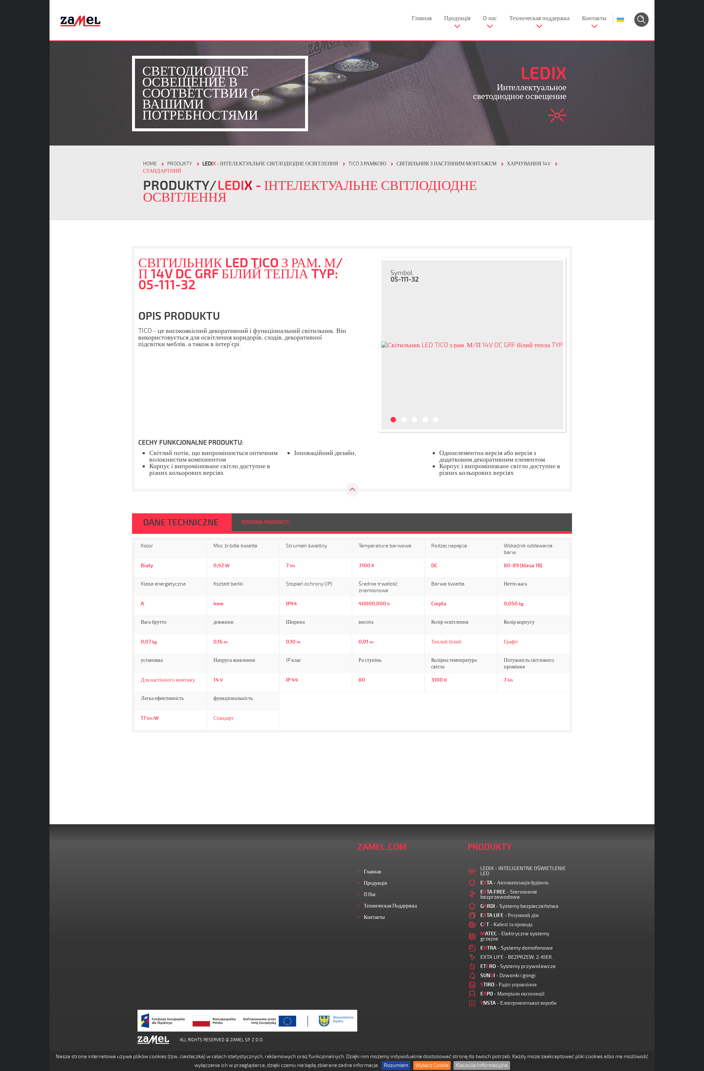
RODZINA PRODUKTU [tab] (266, 522)
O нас (490, 18)
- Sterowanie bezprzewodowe (508, 894)
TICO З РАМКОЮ (367, 164)
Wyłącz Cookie (431, 1065)
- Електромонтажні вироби (518, 1003)
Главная (422, 18)
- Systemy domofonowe (516, 948)
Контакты (594, 18)
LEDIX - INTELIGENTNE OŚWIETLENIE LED (523, 871)
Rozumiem (396, 1065)
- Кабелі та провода (506, 924)
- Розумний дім (509, 915)
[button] (390, 344)
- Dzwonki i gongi (507, 975)
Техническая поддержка (539, 18)
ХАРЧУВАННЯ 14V (528, 164)
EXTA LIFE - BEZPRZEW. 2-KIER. (516, 957)
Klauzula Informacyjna (482, 1065)
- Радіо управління (508, 985)
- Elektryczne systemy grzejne (514, 936)
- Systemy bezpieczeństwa (519, 906)
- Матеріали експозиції (512, 994)
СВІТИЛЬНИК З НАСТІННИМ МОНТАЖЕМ (446, 164)
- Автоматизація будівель (514, 883)
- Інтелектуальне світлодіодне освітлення (270, 164)
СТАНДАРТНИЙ (162, 171)
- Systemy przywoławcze (518, 966)
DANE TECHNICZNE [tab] (181, 522)
